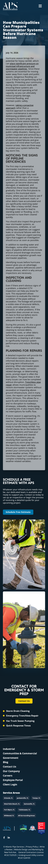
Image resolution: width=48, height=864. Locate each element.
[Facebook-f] (4, 837)
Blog (5, 762)
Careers (7, 775)
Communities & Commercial (20, 753)
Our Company (11, 771)
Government (10, 758)
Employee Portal (13, 780)
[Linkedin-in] (9, 837)
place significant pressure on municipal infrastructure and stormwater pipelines (22, 66)
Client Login (10, 784)
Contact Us (9, 766)
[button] (8, 798)
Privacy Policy (32, 846)
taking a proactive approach (19, 106)
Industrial (9, 749)
